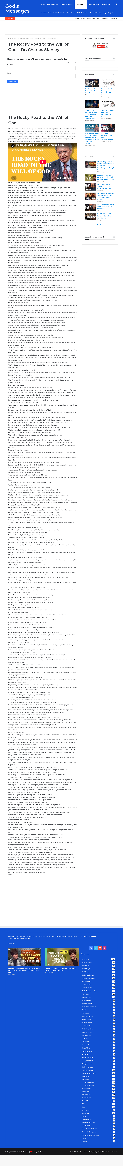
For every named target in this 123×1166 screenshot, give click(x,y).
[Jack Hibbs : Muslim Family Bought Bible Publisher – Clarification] (90, 187)
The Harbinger (86, 1125)
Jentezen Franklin (87, 1016)
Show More (100, 225)
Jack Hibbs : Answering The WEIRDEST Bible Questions (105, 207)
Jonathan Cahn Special (89, 1073)
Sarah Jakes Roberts (88, 978)
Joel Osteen (106, 4)
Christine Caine (86, 1045)
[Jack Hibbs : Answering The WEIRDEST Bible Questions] (90, 207)
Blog (83, 1107)
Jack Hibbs (71, 13)
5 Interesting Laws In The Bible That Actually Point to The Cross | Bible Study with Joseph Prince (105, 166)
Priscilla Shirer (46, 13)
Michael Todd (86, 1026)
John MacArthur (87, 1022)
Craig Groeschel (87, 1032)
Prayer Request (52, 4)
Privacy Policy (90, 18)
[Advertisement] (61, 26)
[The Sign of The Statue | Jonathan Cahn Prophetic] (92, 83)
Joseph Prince (86, 1000)
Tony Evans (85, 1010)
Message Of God (37, 1152)
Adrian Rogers (86, 997)
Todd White (85, 1038)
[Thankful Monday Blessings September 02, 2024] (108, 83)
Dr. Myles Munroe (87, 1060)
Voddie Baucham (87, 1057)
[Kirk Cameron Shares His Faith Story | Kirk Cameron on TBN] (108, 128)
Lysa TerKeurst (86, 1119)
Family (84, 1138)
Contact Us (113, 18)
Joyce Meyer (108, 13)
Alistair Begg (86, 1054)
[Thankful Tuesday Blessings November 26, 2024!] (108, 104)
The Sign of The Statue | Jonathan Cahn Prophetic (91, 91)
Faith (83, 1104)
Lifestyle (84, 1141)
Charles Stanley (95, 13)
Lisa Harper (85, 1041)
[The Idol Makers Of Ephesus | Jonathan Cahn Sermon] (90, 216)
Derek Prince (86, 1048)
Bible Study (85, 1113)
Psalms (84, 1116)
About (83, 18)
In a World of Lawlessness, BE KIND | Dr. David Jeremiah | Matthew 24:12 (91, 114)
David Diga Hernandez (89, 991)
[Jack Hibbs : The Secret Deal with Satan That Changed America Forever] (90, 196)
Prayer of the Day (67, 4)
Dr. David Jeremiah (88, 1082)
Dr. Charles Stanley (88, 975)
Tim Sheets (85, 1013)
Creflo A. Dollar (86, 988)
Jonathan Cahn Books (88, 1122)
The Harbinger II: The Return (91, 1135)
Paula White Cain (87, 1029)
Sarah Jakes (85, 1101)
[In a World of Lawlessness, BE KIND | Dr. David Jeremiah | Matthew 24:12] (92, 104)
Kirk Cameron (82, 13)
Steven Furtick (86, 1019)
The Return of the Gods (89, 1129)
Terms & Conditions (102, 18)
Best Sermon (80, 4)
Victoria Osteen (87, 1003)
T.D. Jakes (85, 994)
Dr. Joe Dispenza (87, 1067)
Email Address (12, 65)
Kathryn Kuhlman (87, 1064)
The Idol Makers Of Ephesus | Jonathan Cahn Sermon (104, 216)
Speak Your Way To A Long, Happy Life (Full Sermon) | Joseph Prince (106, 177)
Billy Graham (86, 1094)
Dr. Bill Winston (86, 984)
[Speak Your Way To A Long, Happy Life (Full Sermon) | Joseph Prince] (90, 177)
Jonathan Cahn (94, 4)
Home (43, 4)
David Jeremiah (58, 13)
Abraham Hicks (87, 1051)
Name (9, 73)
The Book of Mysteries (89, 1132)
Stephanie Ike (86, 1035)
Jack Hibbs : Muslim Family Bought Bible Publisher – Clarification (105, 186)
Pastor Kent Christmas (89, 1007)
